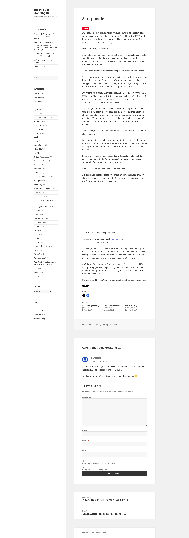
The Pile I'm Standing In (41, 11)
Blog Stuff (37, 98)
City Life (37, 113)
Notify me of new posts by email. (95, 470)
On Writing (38, 184)
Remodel (37, 211)
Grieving (37, 165)
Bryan (36, 109)
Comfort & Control (40, 117)
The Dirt (37, 234)
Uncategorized (39, 258)
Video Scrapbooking (90, 305)
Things (36, 238)
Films (36, 141)
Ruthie (36, 214)
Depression (38, 121)
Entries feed (38, 311)
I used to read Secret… (113, 305)
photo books (115, 239)
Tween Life (38, 254)
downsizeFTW (39, 125)
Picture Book (38, 196)
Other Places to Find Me (42, 188)
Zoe (35, 276)
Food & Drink (39, 145)
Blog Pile (37, 94)
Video (36, 268)
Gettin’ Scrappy (131, 305)
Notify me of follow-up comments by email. (99, 463)
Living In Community (42, 177)
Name (85, 430)
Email (85, 440)
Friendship (38, 149)
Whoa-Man (38, 272)
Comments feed (39, 315)
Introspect (37, 169)
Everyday (37, 133)
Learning (37, 173)
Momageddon (39, 181)
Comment (87, 397)
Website (85, 451)
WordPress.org (39, 319)
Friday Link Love (40, 66)
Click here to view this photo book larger (103, 232)
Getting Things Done (41, 157)
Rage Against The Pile (42, 207)
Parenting (37, 192)
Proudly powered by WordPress (94, 533)
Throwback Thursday (42, 246)
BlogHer (37, 102)
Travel (36, 250)
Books (36, 106)
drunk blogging (39, 129)
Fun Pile (37, 153)
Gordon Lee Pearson (41, 161)
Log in (36, 307)
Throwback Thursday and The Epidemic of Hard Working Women (45, 36)
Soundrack (38, 226)
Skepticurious (39, 222)
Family (36, 137)
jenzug (98, 324)
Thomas (36, 242)
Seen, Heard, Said (40, 218)
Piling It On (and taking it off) (45, 200)
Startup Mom (39, 230)
